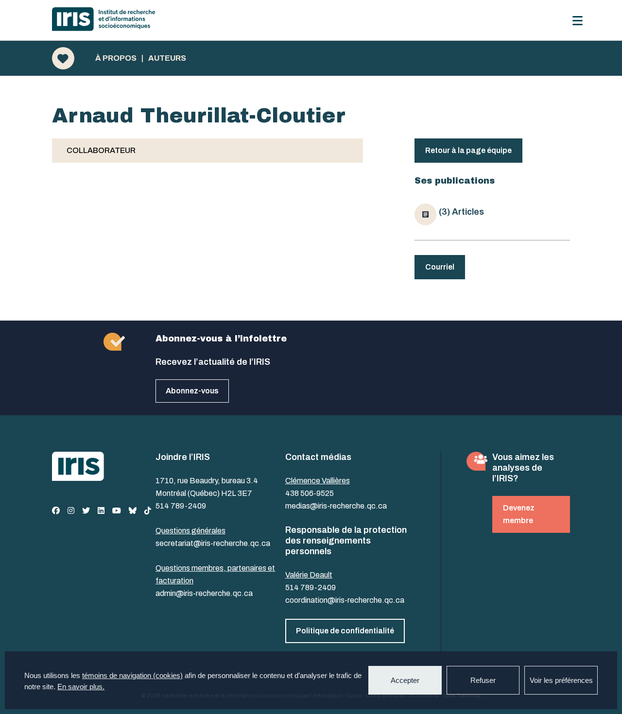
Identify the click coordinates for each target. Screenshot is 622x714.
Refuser (483, 680)
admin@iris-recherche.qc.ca (204, 593)
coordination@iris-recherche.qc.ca (344, 600)
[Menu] (577, 20)
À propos (116, 58)
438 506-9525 (309, 493)
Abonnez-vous (192, 391)
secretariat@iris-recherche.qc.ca (213, 543)
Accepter (405, 680)
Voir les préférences (561, 680)
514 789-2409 (181, 506)
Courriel (439, 267)
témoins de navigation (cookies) (132, 675)
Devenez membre (519, 514)
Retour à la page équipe (468, 150)
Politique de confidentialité (345, 631)
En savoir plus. (80, 686)
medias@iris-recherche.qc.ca (336, 506)
